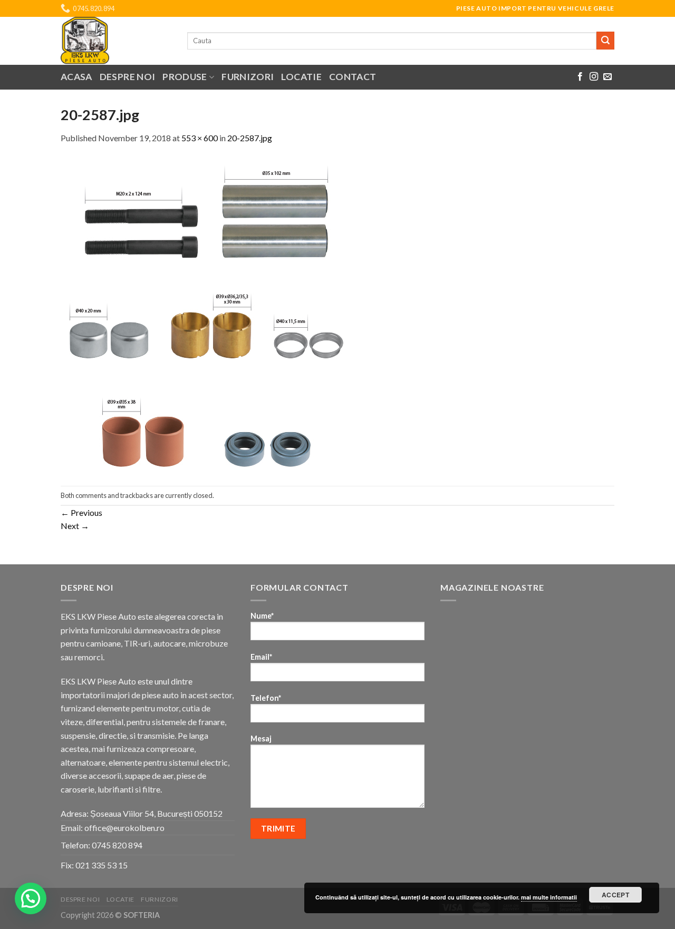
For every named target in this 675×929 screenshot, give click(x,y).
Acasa (76, 76)
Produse (184, 76)
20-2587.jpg (249, 138)
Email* (261, 656)
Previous (81, 512)
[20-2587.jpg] (206, 314)
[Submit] (605, 41)
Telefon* (265, 697)
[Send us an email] (607, 77)
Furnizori (247, 76)
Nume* (262, 615)
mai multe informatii (549, 897)
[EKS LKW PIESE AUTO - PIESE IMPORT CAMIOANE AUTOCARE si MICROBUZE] (116, 41)
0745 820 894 (117, 845)
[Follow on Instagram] (594, 77)
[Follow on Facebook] (580, 77)
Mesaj (261, 738)
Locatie (301, 76)
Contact (352, 76)
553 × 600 (199, 138)
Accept (615, 894)
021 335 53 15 (101, 865)
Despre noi (128, 76)
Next (75, 526)
